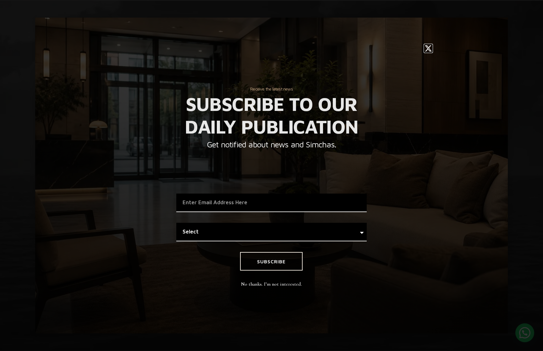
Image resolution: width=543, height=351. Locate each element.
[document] (271, 175)
